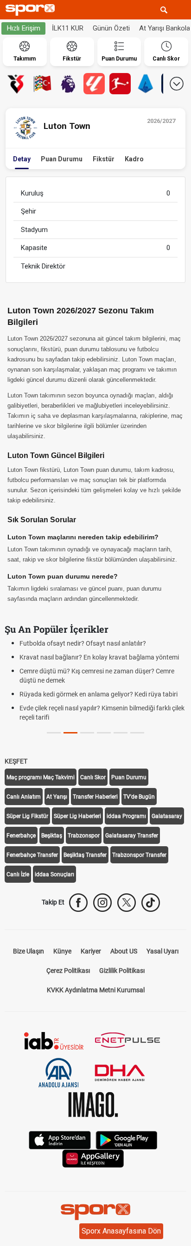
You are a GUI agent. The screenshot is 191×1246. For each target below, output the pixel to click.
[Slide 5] (137, 732)
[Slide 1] (70, 732)
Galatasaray (167, 816)
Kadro (134, 159)
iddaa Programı (126, 816)
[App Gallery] (93, 1158)
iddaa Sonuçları (54, 874)
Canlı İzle (17, 874)
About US (123, 951)
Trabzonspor (84, 835)
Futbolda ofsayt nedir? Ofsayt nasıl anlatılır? (82, 643)
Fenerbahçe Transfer (32, 855)
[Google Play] (127, 1139)
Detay (22, 159)
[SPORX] (95, 1212)
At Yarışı (56, 797)
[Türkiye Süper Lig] (16, 83)
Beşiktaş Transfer (85, 855)
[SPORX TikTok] (150, 902)
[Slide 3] (104, 732)
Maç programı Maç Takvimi (40, 777)
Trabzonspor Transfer (139, 855)
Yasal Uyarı (162, 951)
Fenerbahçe (21, 835)
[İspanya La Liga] (94, 83)
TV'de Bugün (139, 797)
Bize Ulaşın (28, 951)
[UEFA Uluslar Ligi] (42, 83)
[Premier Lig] (68, 83)
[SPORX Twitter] (126, 902)
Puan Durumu (62, 159)
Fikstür (104, 159)
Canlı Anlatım (23, 797)
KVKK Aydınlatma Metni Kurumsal (96, 990)
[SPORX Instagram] (102, 902)
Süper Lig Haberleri (77, 816)
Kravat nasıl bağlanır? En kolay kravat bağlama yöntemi (99, 657)
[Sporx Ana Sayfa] (32, 10)
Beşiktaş (51, 835)
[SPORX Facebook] (78, 902)
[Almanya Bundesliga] (120, 83)
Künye (62, 951)
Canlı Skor (93, 777)
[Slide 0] (54, 732)
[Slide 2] (87, 732)
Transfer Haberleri (95, 797)
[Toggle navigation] (181, 10)
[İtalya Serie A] (146, 83)
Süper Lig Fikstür (27, 816)
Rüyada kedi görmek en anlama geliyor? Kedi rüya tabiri (98, 694)
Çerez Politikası (68, 970)
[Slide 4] (120, 732)
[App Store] (60, 1139)
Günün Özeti (111, 28)
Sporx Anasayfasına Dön (121, 1231)
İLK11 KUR (67, 28)
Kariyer (91, 951)
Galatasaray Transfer (131, 835)
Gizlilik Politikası (122, 970)
